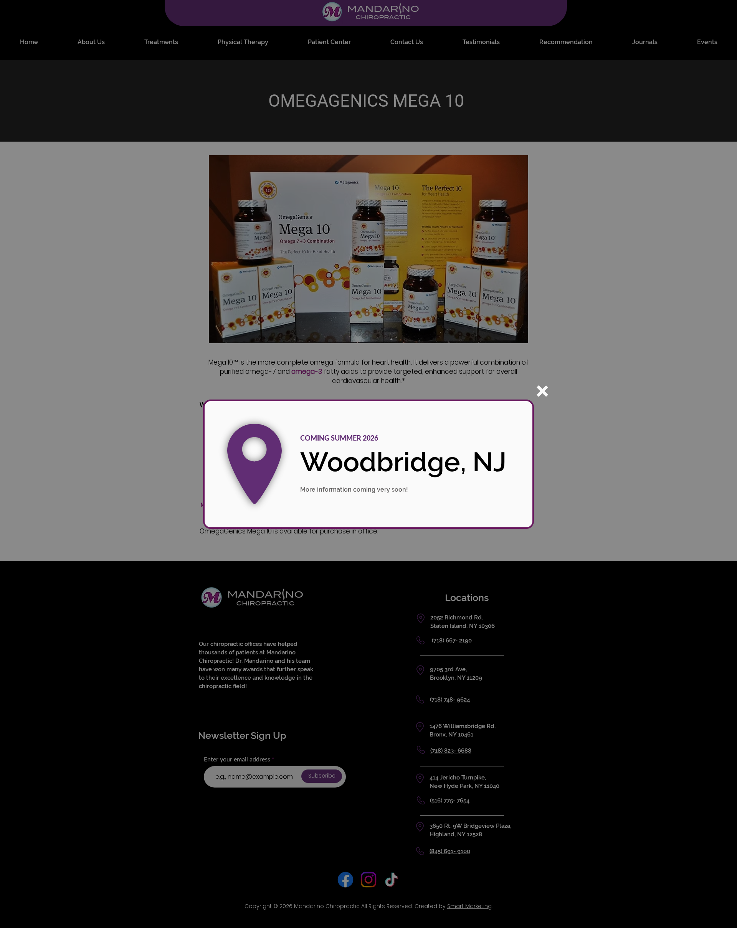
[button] (542, 391)
